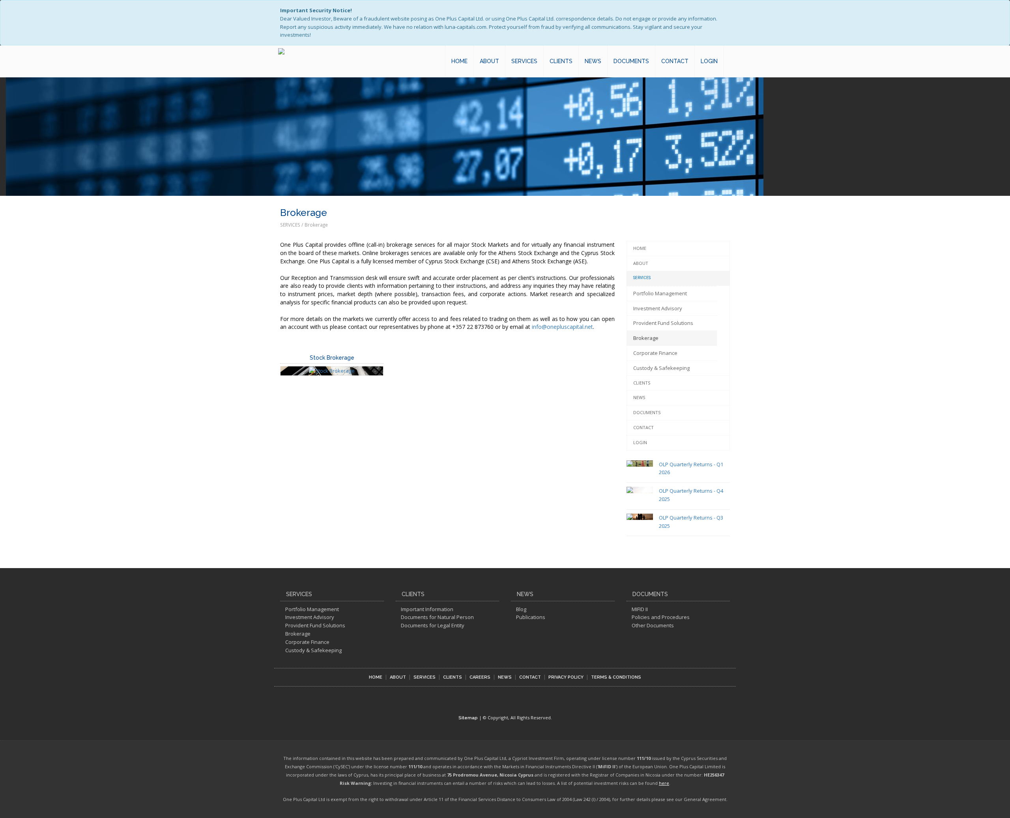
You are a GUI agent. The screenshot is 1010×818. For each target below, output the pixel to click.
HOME (459, 61)
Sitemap (468, 717)
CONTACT (674, 61)
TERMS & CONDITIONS (616, 677)
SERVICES (524, 61)
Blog (521, 609)
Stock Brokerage (332, 358)
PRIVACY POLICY (566, 677)
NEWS (593, 61)
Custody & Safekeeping (661, 367)
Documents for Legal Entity (432, 625)
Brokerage (645, 337)
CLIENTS (561, 61)
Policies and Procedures (661, 617)
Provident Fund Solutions (663, 322)
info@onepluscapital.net (562, 326)
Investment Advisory (657, 308)
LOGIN (709, 61)
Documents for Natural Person (437, 617)
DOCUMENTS (631, 61)
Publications (530, 617)
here (664, 783)
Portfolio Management (660, 293)
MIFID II (640, 609)
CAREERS (479, 677)
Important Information (427, 609)
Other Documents (653, 625)
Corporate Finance (655, 352)
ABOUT (489, 61)
